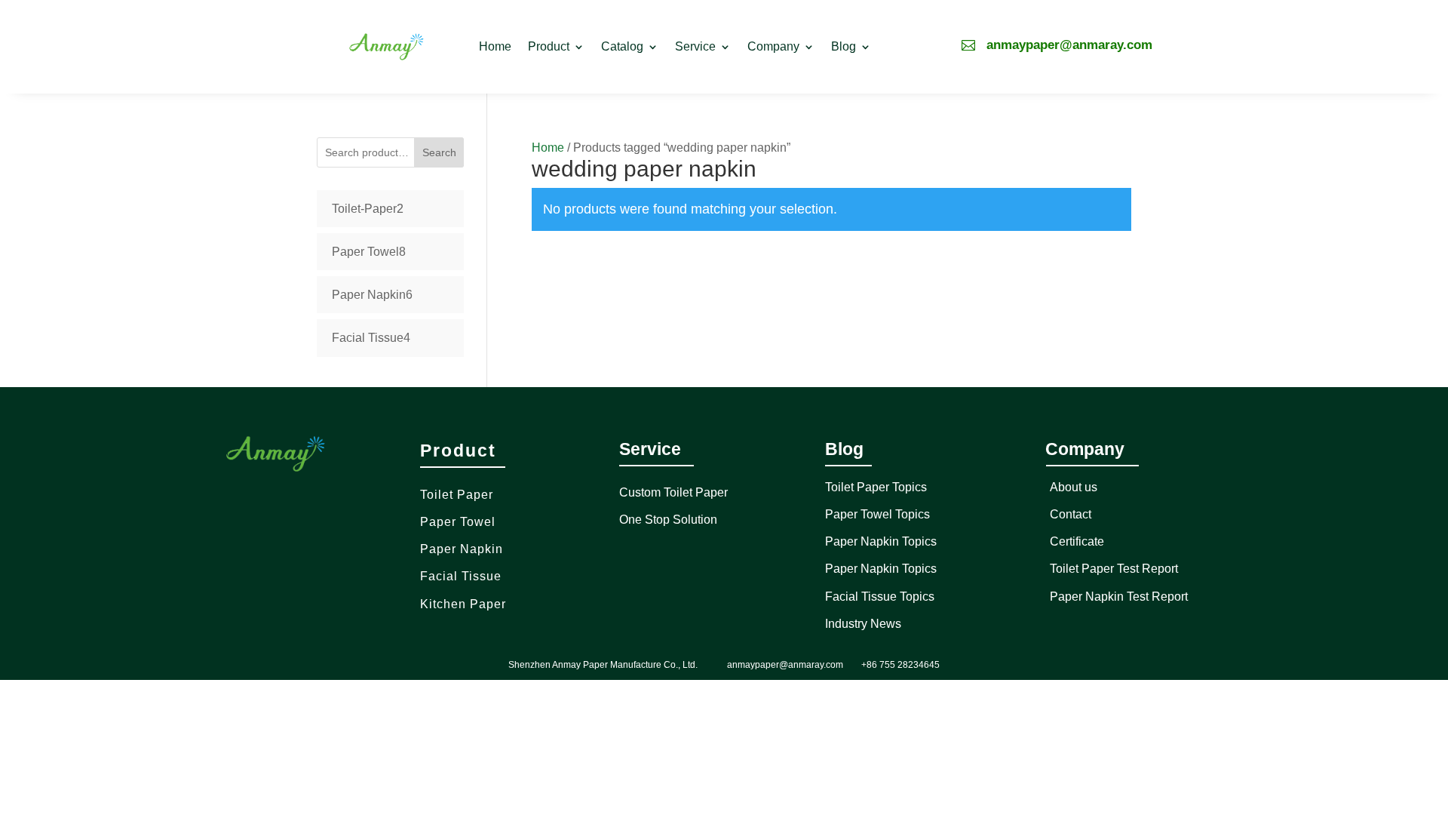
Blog (843, 46)
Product (548, 46)
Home (495, 46)
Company (773, 46)
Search (439, 152)
